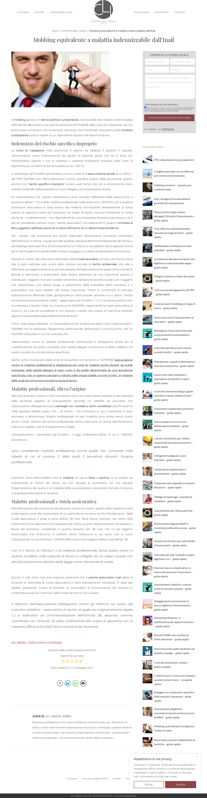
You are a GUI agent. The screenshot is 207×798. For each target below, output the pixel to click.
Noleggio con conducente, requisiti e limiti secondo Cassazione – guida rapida (174, 696)
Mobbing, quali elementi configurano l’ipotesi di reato (174, 728)
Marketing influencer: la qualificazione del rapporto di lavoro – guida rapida (174, 622)
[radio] (63, 662)
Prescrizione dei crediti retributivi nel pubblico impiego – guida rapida (174, 650)
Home (55, 30)
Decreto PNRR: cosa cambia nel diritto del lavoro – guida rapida (171, 637)
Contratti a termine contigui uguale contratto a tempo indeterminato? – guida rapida (174, 395)
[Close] (197, 756)
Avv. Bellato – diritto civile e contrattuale (36, 642)
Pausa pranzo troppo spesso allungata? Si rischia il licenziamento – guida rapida (174, 216)
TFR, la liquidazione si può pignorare (174, 159)
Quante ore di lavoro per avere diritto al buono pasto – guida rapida (174, 543)
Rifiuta (149, 784)
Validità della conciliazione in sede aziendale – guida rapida (172, 248)
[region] (165, 773)
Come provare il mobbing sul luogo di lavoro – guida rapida (174, 305)
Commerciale (69, 30)
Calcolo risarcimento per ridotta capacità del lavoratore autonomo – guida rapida (173, 442)
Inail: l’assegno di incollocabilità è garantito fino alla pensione (172, 201)
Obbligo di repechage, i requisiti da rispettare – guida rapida (173, 499)
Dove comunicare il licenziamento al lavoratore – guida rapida (174, 319)
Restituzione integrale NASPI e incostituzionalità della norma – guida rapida (175, 528)
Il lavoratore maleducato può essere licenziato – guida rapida (174, 410)
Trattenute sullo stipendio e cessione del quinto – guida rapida (174, 485)
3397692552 (168, 129)
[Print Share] (83, 683)
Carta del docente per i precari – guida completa (171, 664)
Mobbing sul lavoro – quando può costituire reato (172, 187)
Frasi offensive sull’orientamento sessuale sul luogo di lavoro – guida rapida (173, 233)
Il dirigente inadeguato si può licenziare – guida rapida (170, 457)
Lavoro (83, 30)
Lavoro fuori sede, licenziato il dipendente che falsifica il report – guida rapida (172, 379)
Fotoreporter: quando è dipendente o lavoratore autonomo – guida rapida (174, 363)
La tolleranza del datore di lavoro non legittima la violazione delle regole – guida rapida (174, 263)
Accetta (180, 784)
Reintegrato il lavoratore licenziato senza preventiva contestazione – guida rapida (173, 334)
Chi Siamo (72, 778)
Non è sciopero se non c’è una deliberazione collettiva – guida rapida (171, 426)
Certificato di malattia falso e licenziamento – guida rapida (170, 471)
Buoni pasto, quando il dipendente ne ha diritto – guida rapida (174, 742)
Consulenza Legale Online (95, 778)
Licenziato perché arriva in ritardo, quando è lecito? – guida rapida (173, 350)
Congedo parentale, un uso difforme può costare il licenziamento (174, 173)
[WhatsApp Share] (75, 683)
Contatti (117, 778)
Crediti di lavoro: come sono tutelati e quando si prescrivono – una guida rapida (175, 680)
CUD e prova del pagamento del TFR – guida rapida (174, 292)
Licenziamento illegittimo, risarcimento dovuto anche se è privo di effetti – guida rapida (174, 713)
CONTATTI (179, 12)
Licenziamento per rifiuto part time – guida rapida (174, 512)
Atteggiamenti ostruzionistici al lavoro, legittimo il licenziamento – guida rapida (173, 605)
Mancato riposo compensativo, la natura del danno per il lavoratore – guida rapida (173, 572)
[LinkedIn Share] (68, 683)
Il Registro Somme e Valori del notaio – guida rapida (174, 278)
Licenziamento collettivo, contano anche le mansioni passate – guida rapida (172, 588)
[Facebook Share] (60, 683)
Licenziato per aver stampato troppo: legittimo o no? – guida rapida (174, 556)
